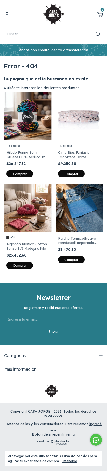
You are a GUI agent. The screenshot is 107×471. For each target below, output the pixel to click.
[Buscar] (97, 34)
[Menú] (8, 15)
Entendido (69, 461)
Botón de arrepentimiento (53, 434)
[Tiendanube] (53, 443)
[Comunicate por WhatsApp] (96, 440)
